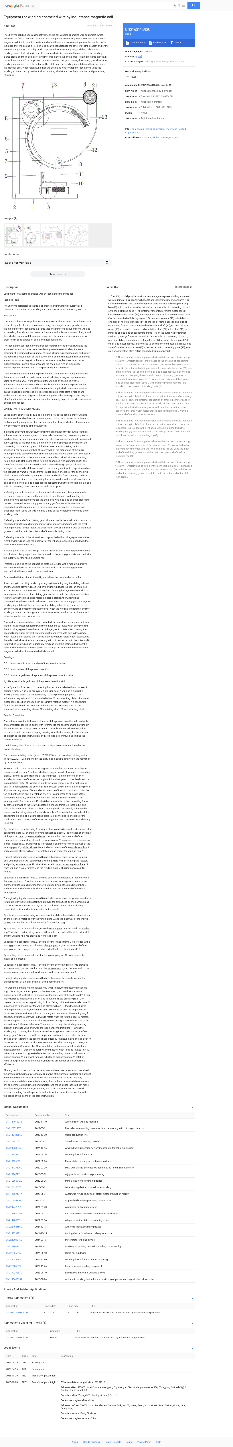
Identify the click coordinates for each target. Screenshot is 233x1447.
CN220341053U (14, 1141)
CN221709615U (14, 1239)
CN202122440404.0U (17, 1312)
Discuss (173, 137)
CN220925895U (14, 1253)
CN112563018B (14, 1213)
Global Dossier (160, 137)
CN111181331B (14, 1121)
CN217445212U (14, 1154)
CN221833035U (14, 1148)
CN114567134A (14, 1194)
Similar (177, 42)
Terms (129, 1442)
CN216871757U (14, 1128)
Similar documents (155, 129)
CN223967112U (14, 1174)
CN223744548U (14, 1259)
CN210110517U (14, 1187)
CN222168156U (14, 1226)
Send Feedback (91, 1442)
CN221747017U (14, 1207)
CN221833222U (14, 1233)
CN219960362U (14, 1246)
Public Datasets (113, 1442)
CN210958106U (14, 1200)
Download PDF (137, 42)
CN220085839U (14, 1266)
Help (158, 1442)
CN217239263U (14, 1272)
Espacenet (145, 137)
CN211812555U (14, 1134)
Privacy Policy (144, 1442)
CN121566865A (14, 1279)
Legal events (137, 129)
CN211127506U (14, 1167)
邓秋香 (138, 56)
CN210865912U (14, 1180)
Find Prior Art (160, 42)
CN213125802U (14, 1161)
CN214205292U (14, 1220)
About (75, 1442)
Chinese (148, 51)
